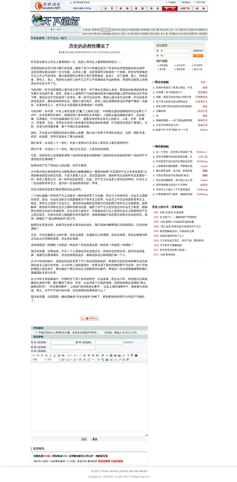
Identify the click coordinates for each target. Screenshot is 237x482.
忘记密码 (198, 65)
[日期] (132, 355)
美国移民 (203, 33)
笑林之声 (193, 29)
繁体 (81, 8)
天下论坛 (106, 29)
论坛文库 (181, 65)
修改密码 (181, 69)
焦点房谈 (184, 33)
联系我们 (186, 2)
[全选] (98, 359)
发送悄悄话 (115, 52)
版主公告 (198, 69)
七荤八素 (154, 29)
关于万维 (201, 2)
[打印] (107, 359)
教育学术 (184, 29)
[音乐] (123, 355)
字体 (35, 359)
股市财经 (135, 33)
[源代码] (33, 355)
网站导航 (134, 471)
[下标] (84, 359)
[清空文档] (80, 355)
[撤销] (38, 355)
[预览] (102, 359)
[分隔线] (93, 359)
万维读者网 (37, 38)
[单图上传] (115, 355)
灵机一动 (125, 33)
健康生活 (203, 29)
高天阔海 (70, 52)
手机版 (88, 8)
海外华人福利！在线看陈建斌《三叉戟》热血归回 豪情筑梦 (78, 461)
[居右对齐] (93, 355)
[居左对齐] (84, 355)
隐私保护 (143, 471)
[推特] (102, 355)
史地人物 (86, 33)
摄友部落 (135, 29)
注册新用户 (129, 342)
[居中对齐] (88, 355)
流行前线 (154, 33)
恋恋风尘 (116, 33)
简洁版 (162, 69)
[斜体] (50, 355)
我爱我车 (193, 33)
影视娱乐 (174, 33)
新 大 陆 (164, 33)
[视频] (111, 355)
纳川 (59, 29)
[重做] (42, 355)
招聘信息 (124, 471)
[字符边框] (58, 355)
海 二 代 (174, 29)
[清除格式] (119, 359)
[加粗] (46, 355)
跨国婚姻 (106, 33)
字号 (49, 359)
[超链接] (107, 355)
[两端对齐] (97, 355)
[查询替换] (136, 355)
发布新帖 (163, 65)
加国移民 (145, 33)
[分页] (111, 359)
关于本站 (95, 471)
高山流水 (164, 29)
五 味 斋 (86, 29)
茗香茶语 (96, 29)
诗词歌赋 (145, 29)
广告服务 (172, 2)
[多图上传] (119, 355)
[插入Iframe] (127, 355)
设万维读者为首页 (81, 2)
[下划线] (54, 355)
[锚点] (115, 359)
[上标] (80, 359)
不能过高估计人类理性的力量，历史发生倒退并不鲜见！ (68, 332)
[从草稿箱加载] (127, 359)
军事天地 (96, 33)
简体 (76, 8)
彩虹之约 (125, 29)
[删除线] (63, 355)
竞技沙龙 (116, 29)
